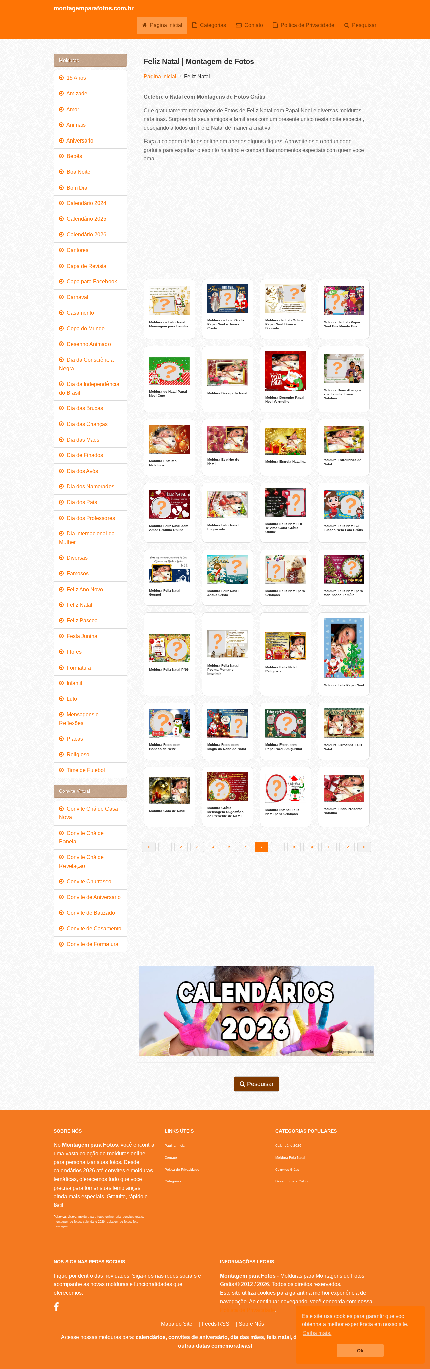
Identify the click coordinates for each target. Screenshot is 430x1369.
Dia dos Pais (80, 502)
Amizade (75, 93)
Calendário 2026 (85, 234)
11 (329, 847)
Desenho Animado (87, 344)
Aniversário (78, 141)
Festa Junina (80, 636)
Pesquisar (362, 25)
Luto (70, 699)
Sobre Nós (251, 1324)
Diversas (76, 558)
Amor (71, 109)
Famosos (76, 573)
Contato (252, 25)
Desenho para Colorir (291, 1181)
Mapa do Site (176, 1324)
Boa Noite (77, 172)
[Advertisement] (257, 220)
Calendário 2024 (85, 203)
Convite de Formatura (91, 944)
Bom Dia (75, 188)
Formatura (77, 668)
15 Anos (75, 78)
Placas (73, 739)
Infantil (73, 683)
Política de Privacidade (247, 1310)
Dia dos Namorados (89, 486)
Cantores (76, 250)
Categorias (211, 25)
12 (347, 847)
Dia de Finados (83, 455)
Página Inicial (164, 25)
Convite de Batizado (89, 913)
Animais (75, 125)
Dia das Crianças (86, 424)
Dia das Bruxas (83, 408)
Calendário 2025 (85, 219)
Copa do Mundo (84, 328)
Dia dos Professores (89, 518)
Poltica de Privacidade (306, 25)
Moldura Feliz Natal (290, 1157)
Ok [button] (360, 1350)
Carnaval (76, 297)
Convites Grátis (287, 1169)
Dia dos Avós (81, 471)
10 (311, 847)
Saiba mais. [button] (317, 1333)
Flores (73, 652)
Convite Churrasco (87, 881)
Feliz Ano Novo (83, 589)
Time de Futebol (84, 770)
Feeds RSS (215, 1324)
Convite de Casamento (92, 928)
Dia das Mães (81, 440)
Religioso (76, 754)
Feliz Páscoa (81, 620)
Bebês (73, 156)
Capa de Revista (85, 266)
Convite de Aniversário (92, 897)
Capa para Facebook (90, 281)
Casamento (79, 313)
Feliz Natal (78, 605)
